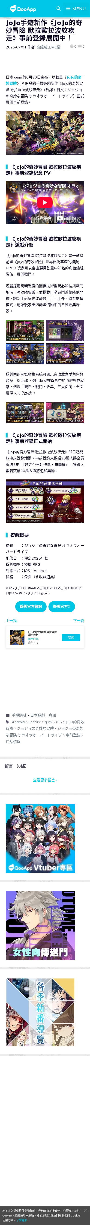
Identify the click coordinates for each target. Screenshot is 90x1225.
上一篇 (11, 620)
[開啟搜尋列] (58, 9)
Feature (34, 722)
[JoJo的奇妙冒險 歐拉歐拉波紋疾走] (45, 637)
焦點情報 (13, 741)
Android (18, 722)
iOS (59, 722)
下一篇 (78, 620)
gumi (48, 722)
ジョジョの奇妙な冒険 (35, 728)
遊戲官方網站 (31, 606)
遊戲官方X (61, 606)
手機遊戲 (19, 715)
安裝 (71, 637)
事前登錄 (73, 735)
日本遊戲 (37, 715)
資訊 (52, 715)
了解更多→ (23, 1220)
